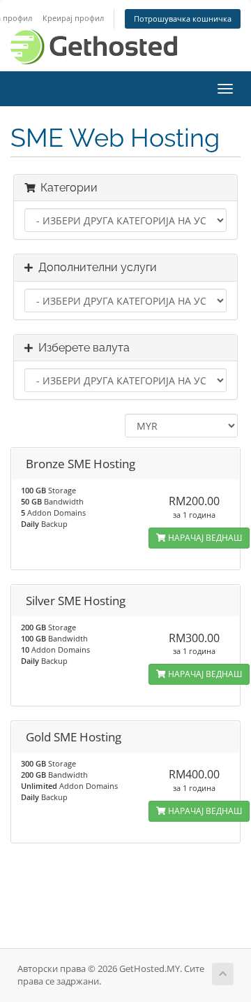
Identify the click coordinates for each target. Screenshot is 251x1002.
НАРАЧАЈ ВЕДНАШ (204, 538)
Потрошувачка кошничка (182, 18)
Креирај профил (73, 18)
